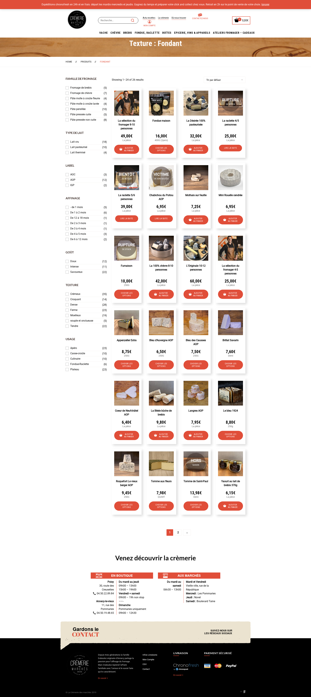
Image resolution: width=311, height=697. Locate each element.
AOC (72, 174)
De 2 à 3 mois (78, 223)
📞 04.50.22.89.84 (103, 593)
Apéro (73, 348)
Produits (86, 61)
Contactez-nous (200, 18)
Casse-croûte (77, 353)
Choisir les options (161, 149)
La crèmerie (163, 18)
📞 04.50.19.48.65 (103, 612)
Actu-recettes (149, 18)
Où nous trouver (179, 18)
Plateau (74, 369)
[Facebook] (235, 632)
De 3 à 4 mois (78, 228)
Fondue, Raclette (147, 32)
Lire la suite (230, 148)
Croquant (75, 299)
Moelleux (75, 315)
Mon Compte (150, 25)
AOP (72, 179)
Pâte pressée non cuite (83, 119)
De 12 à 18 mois (79, 217)
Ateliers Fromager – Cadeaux (234, 32)
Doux (73, 261)
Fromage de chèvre (81, 93)
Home (69, 61)
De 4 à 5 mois (78, 233)
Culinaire (75, 358)
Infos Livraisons (150, 655)
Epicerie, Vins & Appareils (192, 32)
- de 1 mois (76, 207)
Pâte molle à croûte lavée (84, 103)
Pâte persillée (78, 109)
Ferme (73, 310)
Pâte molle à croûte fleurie (85, 98)
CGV (145, 664)
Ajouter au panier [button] (129, 149)
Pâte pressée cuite (80, 114)
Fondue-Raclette (79, 364)
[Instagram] (238, 632)
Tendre (74, 326)
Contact (146, 669)
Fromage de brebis (81, 87)
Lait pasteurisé (78, 147)
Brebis (127, 32)
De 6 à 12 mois (78, 239)
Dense (73, 304)
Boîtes (166, 32)
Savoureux (76, 271)
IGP (72, 185)
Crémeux (75, 293)
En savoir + (103, 678)
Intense (74, 266)
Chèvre (115, 32)
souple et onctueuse (81, 320)
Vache (103, 32)
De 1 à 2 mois (78, 212)
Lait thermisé (77, 152)
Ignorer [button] (265, 4)
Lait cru (74, 141)
